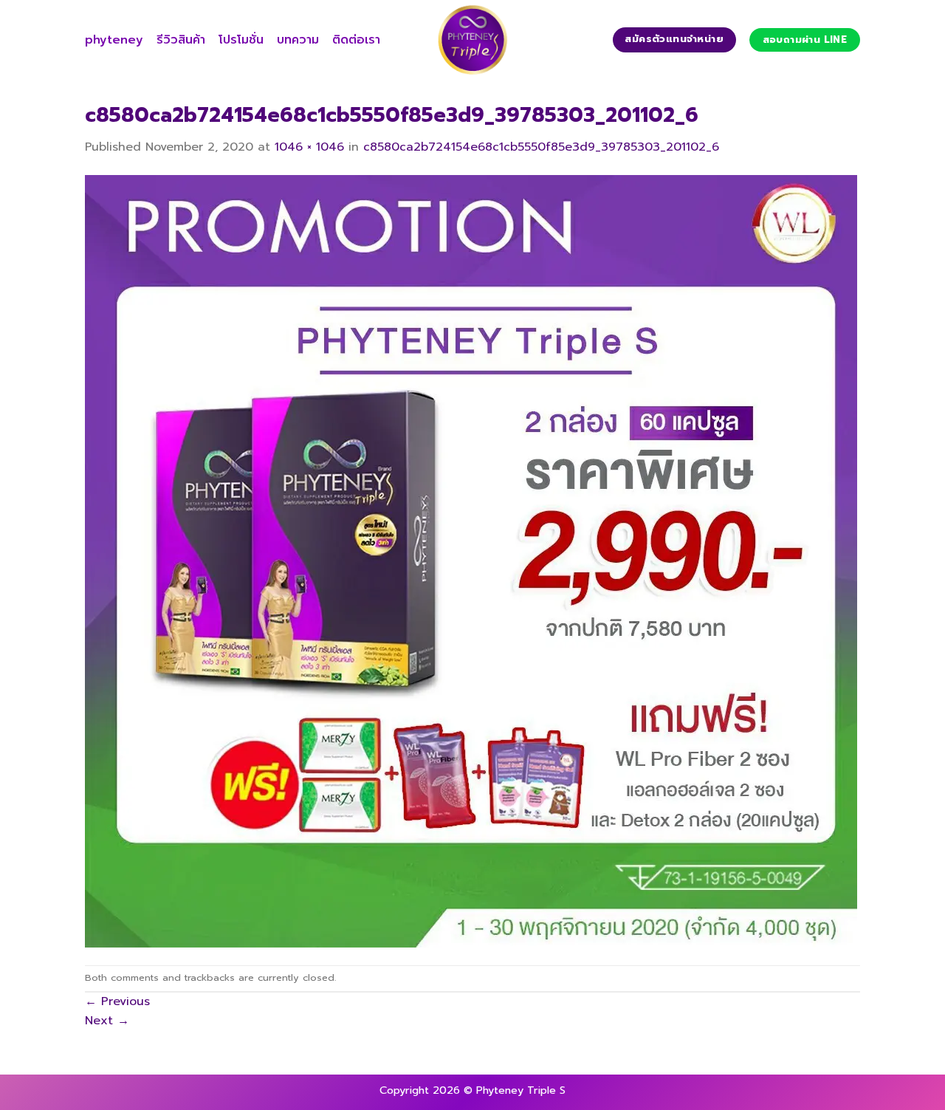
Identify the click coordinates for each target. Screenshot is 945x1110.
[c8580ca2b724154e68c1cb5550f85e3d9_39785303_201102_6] (471, 560)
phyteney (114, 40)
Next (107, 1021)
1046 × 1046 (309, 147)
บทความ (298, 40)
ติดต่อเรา (356, 40)
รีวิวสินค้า (181, 40)
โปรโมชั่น (241, 40)
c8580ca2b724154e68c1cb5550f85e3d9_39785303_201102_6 (541, 147)
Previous (117, 1001)
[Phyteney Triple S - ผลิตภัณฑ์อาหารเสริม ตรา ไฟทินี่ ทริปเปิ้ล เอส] (472, 40)
